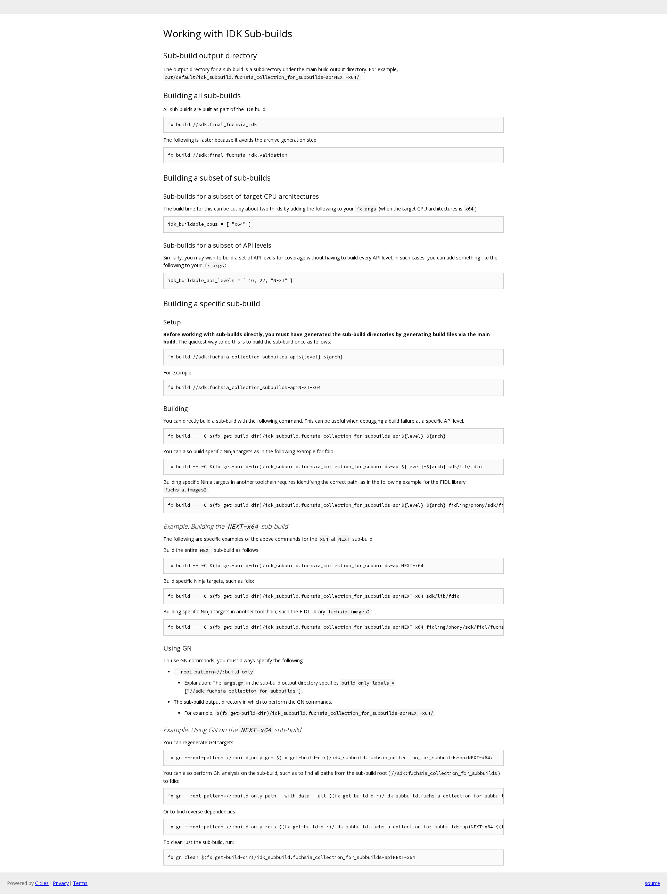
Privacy (61, 883)
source (652, 883)
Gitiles (42, 883)
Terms (80, 883)
